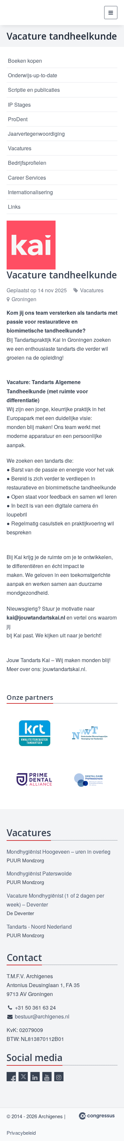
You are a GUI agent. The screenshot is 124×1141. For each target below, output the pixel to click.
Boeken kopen (25, 60)
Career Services (27, 177)
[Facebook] (11, 1076)
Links (14, 206)
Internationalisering (30, 192)
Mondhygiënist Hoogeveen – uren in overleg (58, 851)
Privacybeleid (21, 1132)
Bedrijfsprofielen (27, 162)
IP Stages (19, 104)
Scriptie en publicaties (34, 89)
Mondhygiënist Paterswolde (39, 873)
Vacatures (19, 148)
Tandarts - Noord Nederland (39, 926)
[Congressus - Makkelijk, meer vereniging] (96, 1116)
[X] (23, 1076)
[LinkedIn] (35, 1076)
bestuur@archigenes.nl (42, 1016)
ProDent (17, 119)
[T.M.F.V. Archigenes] (40, 13)
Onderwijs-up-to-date (32, 75)
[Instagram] (58, 1076)
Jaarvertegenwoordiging (36, 133)
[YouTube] (47, 1076)
